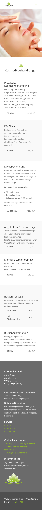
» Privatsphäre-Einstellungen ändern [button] (19, 444)
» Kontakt (8, 425)
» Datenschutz (10, 431)
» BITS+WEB (18, 502)
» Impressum (9, 428)
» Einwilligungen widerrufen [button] (15, 453)
